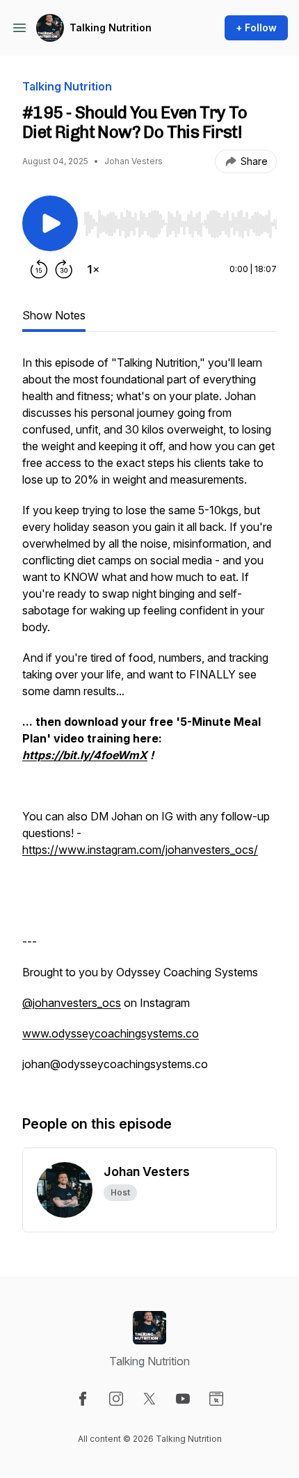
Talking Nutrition (111, 27)
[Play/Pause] (50, 223)
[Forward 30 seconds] (64, 269)
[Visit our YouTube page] (183, 1399)
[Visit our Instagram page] (116, 1399)
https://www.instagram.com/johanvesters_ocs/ (140, 850)
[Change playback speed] (93, 269)
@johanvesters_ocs (71, 1003)
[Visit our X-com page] (149, 1399)
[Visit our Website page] (216, 1399)
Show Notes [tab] (54, 315)
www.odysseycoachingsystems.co (110, 1033)
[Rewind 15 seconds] (39, 269)
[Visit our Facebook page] (83, 1399)
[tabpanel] (149, 720)
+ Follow (256, 27)
